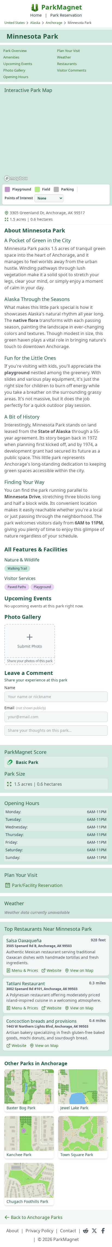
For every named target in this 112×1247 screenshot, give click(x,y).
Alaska (35, 22)
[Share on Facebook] (103, 1230)
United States (14, 22)
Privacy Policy (39, 1231)
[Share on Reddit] (85, 1230)
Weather (64, 57)
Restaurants (67, 63)
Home (36, 15)
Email (25, 707)
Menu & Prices (25, 970)
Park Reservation (66, 15)
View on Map (82, 970)
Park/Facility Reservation (37, 885)
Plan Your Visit (68, 50)
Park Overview (15, 50)
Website (54, 970)
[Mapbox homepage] (16, 178)
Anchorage (54, 22)
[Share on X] (94, 1230)
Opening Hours (15, 76)
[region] (56, 139)
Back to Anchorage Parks (37, 1217)
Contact (68, 1231)
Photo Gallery (14, 70)
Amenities (11, 57)
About (12, 1231)
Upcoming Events (17, 63)
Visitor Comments (71, 70)
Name (9, 687)
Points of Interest (19, 198)
